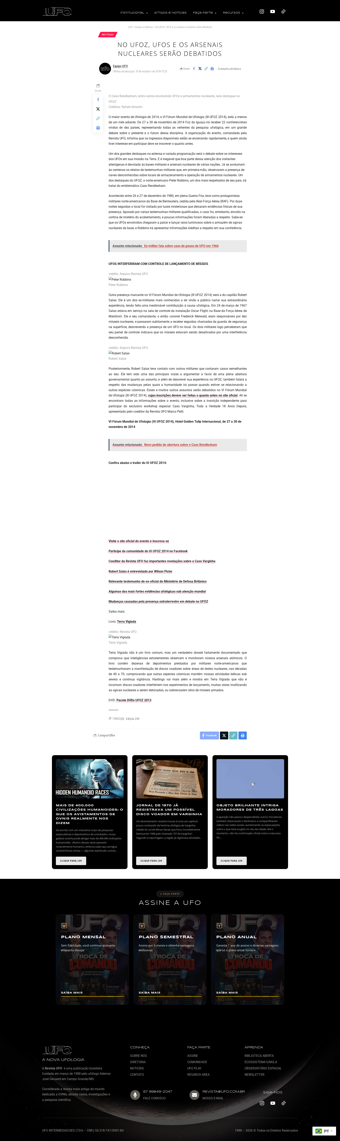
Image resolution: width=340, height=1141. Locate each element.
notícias (108, 34)
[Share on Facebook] (194, 68)
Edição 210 (132, 718)
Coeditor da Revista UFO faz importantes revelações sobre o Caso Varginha (162, 561)
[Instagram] (262, 12)
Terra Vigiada (126, 621)
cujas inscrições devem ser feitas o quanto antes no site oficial (193, 395)
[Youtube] (273, 12)
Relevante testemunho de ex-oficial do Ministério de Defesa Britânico (158, 581)
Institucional (132, 13)
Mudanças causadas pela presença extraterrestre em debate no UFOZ (158, 601)
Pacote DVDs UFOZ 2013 (133, 700)
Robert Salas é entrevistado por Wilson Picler (140, 571)
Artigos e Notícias (170, 13)
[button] (134, 13)
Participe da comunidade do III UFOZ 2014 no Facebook (148, 551)
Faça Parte (203, 13)
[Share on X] (200, 68)
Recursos (231, 13)
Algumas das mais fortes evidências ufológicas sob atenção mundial (157, 591)
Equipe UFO (120, 66)
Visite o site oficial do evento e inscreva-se (139, 541)
